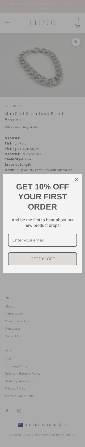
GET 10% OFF (42, 259)
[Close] (76, 179)
